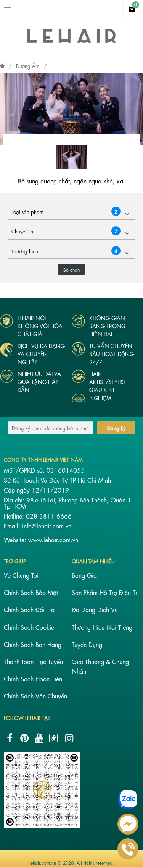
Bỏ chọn (71, 269)
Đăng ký (116, 428)
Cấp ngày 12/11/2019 (36, 490)
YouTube (39, 738)
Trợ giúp (15, 560)
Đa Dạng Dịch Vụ (95, 609)
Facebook (9, 738)
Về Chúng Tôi (21, 575)
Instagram (69, 738)
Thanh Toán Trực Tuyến (33, 661)
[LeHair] (71, 42)
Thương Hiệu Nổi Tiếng (102, 627)
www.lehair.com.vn (53, 539)
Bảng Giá (84, 575)
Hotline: (15, 516)
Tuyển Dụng (87, 644)
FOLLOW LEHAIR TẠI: (27, 717)
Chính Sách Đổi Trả (29, 609)
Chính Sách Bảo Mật (31, 592)
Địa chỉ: (15, 500)
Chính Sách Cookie (29, 627)
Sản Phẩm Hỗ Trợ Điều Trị (105, 592)
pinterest (24, 738)
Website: (16, 539)
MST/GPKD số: (25, 470)
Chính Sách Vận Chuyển (35, 696)
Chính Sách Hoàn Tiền (33, 678)
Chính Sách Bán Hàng (32, 644)
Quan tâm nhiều (93, 560)
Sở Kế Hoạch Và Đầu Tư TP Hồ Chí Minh (57, 480)
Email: (13, 526)
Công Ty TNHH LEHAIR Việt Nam (43, 459)
